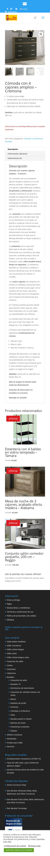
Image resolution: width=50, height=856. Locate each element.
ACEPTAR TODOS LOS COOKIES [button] (19, 850)
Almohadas (11, 738)
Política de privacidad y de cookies (21, 616)
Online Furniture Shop (16, 785)
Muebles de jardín (18, 703)
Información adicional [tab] (17, 153)
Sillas (13, 715)
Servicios (10, 746)
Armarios (14, 707)
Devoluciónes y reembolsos (18, 608)
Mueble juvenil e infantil (21, 719)
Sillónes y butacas (14, 734)
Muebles (8, 141)
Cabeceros (11, 673)
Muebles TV (16, 684)
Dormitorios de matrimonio (22, 688)
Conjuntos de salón (19, 680)
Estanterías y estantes (20, 726)
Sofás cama (12, 653)
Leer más (7, 841)
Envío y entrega (13, 600)
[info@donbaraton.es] (25, 3)
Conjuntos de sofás (15, 661)
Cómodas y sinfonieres (33, 138)
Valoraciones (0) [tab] (15, 158)
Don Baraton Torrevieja (17, 808)
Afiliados (10, 619)
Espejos (14, 730)
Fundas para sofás (15, 742)
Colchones (11, 669)
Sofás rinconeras (14, 645)
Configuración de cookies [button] (15, 846)
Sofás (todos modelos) (16, 641)
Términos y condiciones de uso (20, 612)
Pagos (9, 604)
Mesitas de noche (18, 723)
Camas (10, 665)
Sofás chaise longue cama (18, 657)
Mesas (13, 699)
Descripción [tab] (13, 149)
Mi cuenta (23, 9)
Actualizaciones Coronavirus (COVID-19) (24, 758)
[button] (41, 34)
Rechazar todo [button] (34, 846)
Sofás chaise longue (15, 649)
